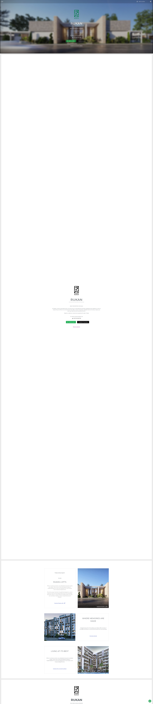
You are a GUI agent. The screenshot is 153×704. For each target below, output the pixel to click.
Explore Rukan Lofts (102, 606)
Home (75, 30)
